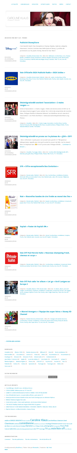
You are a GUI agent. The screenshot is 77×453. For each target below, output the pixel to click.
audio (52, 77)
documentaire (41, 423)
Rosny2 (47, 59)
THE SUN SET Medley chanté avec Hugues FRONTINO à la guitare (23, 404)
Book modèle (8, 354)
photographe (48, 426)
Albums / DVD (35, 289)
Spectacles (31, 364)
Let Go (21, 292)
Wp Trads (49, 447)
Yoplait (49, 237)
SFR (56, 177)
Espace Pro (35, 4)
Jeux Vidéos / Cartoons (11, 359)
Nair (25, 203)
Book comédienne (60, 352)
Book (50, 352)
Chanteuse (35, 290)
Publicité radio (47, 79)
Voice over (7, 366)
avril (65, 289)
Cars (64, 56)
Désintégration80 (37, 125)
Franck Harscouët (67, 423)
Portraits (56, 361)
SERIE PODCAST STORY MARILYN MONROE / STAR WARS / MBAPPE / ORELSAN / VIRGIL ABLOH (31, 407)
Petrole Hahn (33, 266)
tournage (42, 429)
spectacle (27, 429)
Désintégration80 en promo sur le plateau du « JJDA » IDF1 (46, 136)
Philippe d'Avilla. (60, 125)
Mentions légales (20, 361)
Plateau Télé (46, 153)
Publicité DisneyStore (29, 43)
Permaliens (23, 61)
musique (26, 292)
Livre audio (13, 426)
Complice (67, 235)
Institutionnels (50, 357)
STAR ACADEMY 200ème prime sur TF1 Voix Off (18, 390)
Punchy (54, 79)
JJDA (29, 153)
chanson (60, 420)
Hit (65, 290)
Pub (41, 56)
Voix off (64, 59)
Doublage (7, 357)
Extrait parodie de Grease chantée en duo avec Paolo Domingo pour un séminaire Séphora (30, 397)
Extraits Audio (45, 4)
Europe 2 (62, 290)
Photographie (56, 426)
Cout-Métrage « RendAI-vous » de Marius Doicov (19, 388)
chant (65, 420)
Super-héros (34, 322)
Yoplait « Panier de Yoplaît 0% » (34, 226)
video (49, 429)
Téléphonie (66, 177)
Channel (30, 320)
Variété (31, 126)
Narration (29, 426)
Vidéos (61, 4)
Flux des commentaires (31, 439)
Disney (32, 57)
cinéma (16, 424)
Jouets (59, 57)
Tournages (35, 152)
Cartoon (28, 354)
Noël (67, 57)
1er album (56, 289)
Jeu (5, 426)
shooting (22, 429)
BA (56, 319)
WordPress (19, 447)
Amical (47, 235)
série (29, 322)
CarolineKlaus (52, 420)
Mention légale (9, 361)
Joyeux (21, 203)
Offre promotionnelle (31, 177)
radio (57, 79)
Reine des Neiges (40, 59)
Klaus (30, 79)
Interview (22, 153)
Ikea (27, 79)
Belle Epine (51, 56)
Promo (22, 59)
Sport (31, 429)
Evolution (65, 175)
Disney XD (60, 320)
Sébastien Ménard (24, 126)
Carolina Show (58, 123)
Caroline (64, 123)
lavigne (68, 290)
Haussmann (54, 57)
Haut (6, 449)
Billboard (42, 352)
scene (18, 429)
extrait (60, 424)
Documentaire (53, 354)
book (24, 420)
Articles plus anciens (12, 341)
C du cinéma (19, 354)
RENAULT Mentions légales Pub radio (16, 400)
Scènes (15, 364)
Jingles (23, 359)
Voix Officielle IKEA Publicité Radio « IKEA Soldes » (42, 73)
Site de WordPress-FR (45, 439)
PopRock (31, 292)
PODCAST (39, 361)
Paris (34, 426)
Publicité (33, 59)
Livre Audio (44, 359)
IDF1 (67, 152)
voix (60, 59)
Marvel (63, 57)
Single (50, 292)
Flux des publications (17, 439)
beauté (47, 201)
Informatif (22, 177)
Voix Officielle (68, 429)
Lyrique (63, 359)
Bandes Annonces (31, 319)
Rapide (61, 79)
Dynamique (23, 79)
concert (36, 423)
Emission (16, 357)
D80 (31, 125)
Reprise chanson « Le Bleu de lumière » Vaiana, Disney (20, 409)
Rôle (14, 429)
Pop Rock (48, 361)
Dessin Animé (50, 320)
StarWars (51, 59)
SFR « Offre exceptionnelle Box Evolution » (39, 166)
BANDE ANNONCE (16, 420)
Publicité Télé (36, 203)
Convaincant (68, 201)
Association (50, 123)
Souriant (66, 79)
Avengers (52, 319)
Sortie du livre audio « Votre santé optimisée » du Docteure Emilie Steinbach (26, 402)
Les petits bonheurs (51, 125)
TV (58, 59)
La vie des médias (33, 359)
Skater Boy (55, 292)
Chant (35, 354)
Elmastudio (36, 447)
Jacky (26, 153)
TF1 (37, 429)
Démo (43, 354)
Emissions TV (26, 357)
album (61, 289)
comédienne (27, 57)
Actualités (14, 4)
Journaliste (27, 266)
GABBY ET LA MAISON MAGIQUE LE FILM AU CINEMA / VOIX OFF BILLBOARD (26, 392)
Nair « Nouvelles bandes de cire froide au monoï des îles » (46, 196)
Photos (54, 4)
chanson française (24, 125)
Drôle (64, 77)
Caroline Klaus (25, 4)
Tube (59, 292)
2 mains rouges (43, 123)
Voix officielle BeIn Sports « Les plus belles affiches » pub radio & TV (24, 395)
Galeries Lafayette (46, 57)
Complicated (48, 290)
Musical (18, 426)
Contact (68, 4)
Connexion (7, 439)
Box (47, 175)
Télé (56, 59)
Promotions (27, 59)
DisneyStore (38, 57)
